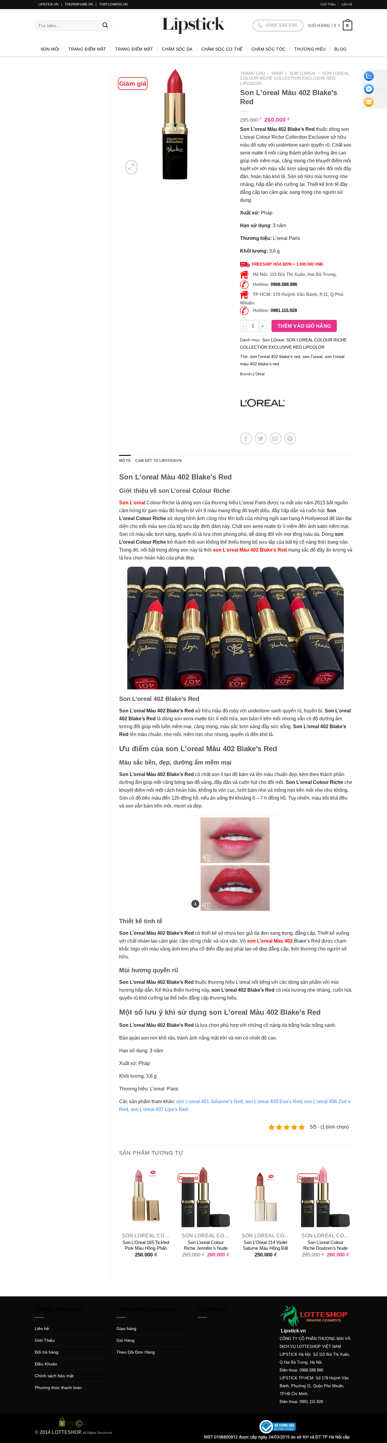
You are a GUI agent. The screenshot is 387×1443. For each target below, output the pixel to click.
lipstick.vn (48, 4)
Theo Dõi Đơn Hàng (135, 1352)
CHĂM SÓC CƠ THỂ (222, 49)
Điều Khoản (46, 1364)
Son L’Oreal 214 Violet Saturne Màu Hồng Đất (265, 1245)
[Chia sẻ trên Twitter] (261, 438)
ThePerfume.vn (79, 4)
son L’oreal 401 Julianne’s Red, (210, 1101)
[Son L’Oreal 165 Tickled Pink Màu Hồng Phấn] (146, 1196)
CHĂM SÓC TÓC (268, 49)
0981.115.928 (284, 310)
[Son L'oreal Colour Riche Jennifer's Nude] (206, 1196)
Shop (277, 73)
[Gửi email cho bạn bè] (275, 438)
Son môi (50, 49)
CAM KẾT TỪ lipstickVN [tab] (158, 461)
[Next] (351, 1219)
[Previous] (119, 1219)
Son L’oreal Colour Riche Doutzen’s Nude (325, 1245)
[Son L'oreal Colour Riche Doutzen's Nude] (325, 1196)
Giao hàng (126, 1328)
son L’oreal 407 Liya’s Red (159, 1109)
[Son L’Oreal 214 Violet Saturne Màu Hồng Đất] (265, 1196)
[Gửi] (105, 25)
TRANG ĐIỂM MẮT (87, 49)
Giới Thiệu (328, 4)
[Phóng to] (131, 167)
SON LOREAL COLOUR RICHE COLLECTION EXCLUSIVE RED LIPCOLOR (294, 78)
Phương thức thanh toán (58, 1387)
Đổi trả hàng (46, 1352)
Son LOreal (302, 73)
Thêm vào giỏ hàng (304, 326)
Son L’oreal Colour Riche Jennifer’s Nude (206, 1245)
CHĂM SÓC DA (177, 49)
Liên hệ (347, 4)
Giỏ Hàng (125, 1340)
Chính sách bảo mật (54, 1375)
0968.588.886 (284, 284)
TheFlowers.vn (113, 4)
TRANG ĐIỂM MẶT (134, 49)
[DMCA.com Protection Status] (74, 1423)
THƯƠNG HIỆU (310, 49)
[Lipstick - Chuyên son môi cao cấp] (193, 25)
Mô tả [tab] (125, 461)
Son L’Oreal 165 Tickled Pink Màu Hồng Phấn (145, 1245)
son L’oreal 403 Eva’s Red (273, 1101)
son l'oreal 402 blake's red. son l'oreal (286, 356)
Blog (340, 49)
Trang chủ (252, 73)
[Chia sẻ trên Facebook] (246, 438)
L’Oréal (259, 374)
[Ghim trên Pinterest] (290, 438)
